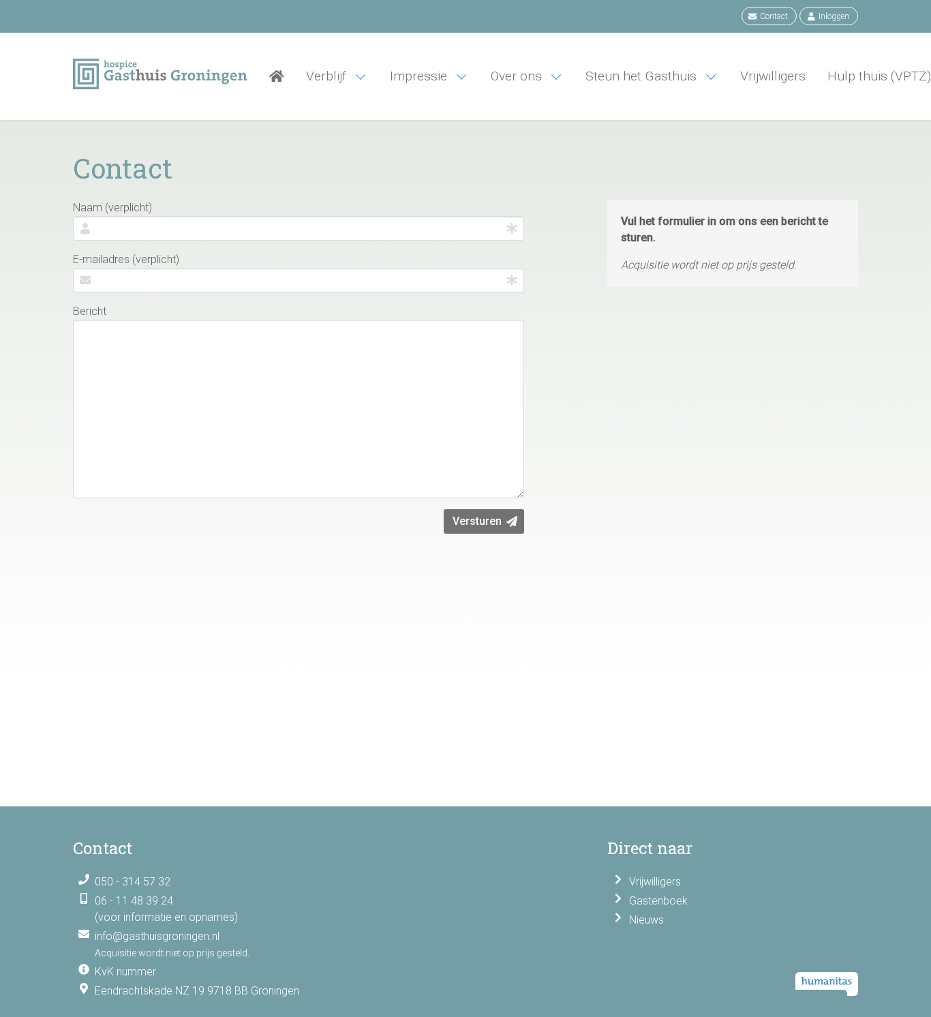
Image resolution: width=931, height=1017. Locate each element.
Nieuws (646, 919)
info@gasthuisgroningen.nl (157, 936)
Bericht (89, 311)
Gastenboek (658, 900)
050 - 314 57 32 (132, 881)
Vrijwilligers (655, 881)
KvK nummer (125, 971)
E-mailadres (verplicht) (126, 259)
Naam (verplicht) (112, 207)
